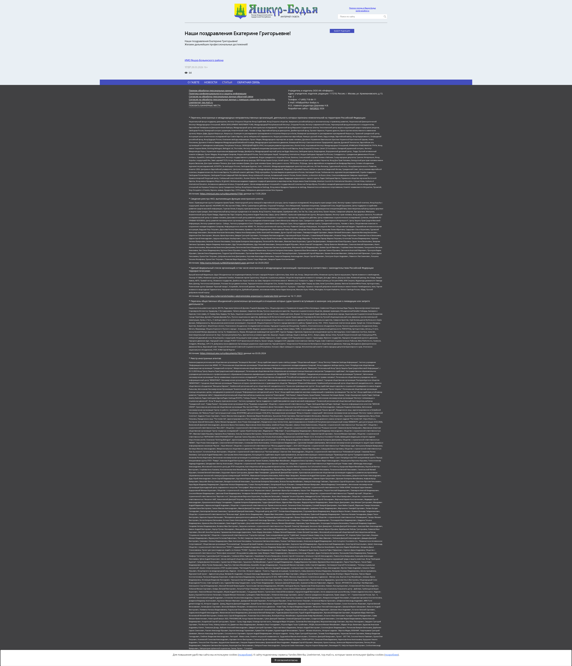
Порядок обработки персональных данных (211, 90)
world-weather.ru (362, 11)
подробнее (245, 654)
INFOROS (314, 108)
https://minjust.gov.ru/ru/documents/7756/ (221, 193)
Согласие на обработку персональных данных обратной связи (221, 96)
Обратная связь (248, 82)
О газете (193, 82)
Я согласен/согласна (286, 660)
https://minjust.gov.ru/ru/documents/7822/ (221, 353)
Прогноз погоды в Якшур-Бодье (362, 8)
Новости (210, 82)
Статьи (227, 82)
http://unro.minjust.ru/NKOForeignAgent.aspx (223, 262)
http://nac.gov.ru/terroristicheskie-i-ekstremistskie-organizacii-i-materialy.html (239, 296)
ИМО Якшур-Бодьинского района (204, 60)
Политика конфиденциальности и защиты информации (217, 93)
